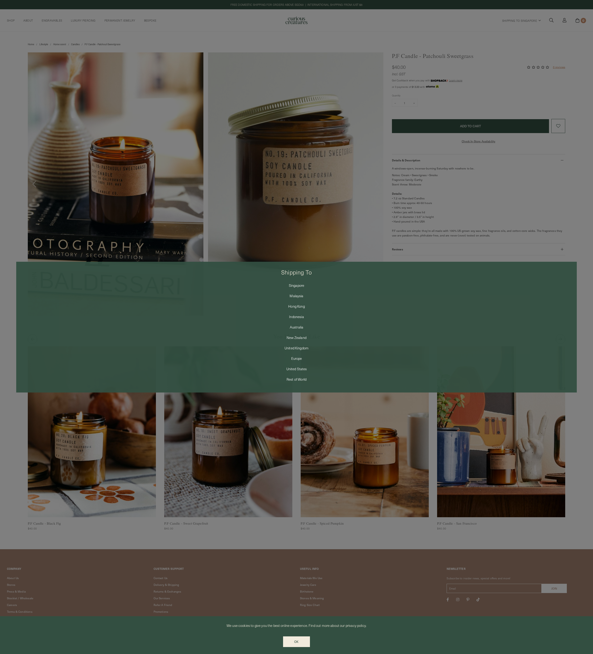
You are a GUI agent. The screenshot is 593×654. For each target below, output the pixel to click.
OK (296, 641)
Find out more (319, 625)
